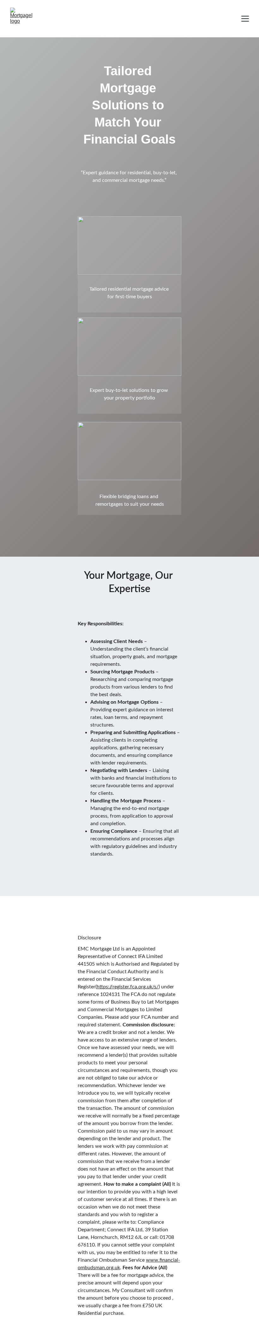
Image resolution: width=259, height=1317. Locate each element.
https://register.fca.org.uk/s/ (128, 986)
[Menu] (245, 19)
